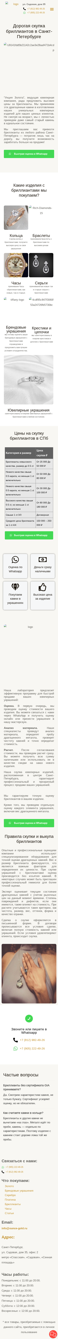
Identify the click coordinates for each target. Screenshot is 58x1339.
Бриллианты (13, 1204)
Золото (9, 1186)
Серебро (10, 1195)
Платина (10, 1199)
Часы (8, 1208)
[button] (52, 9)
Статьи (9, 1213)
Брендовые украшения (19, 1190)
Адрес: (8, 1237)
